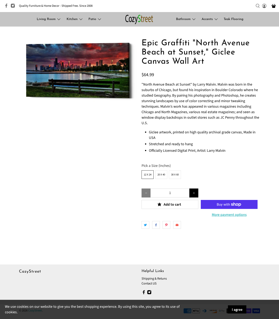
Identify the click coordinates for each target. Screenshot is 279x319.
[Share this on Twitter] (145, 225)
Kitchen (72, 19)
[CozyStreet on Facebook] (7, 7)
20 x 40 (161, 174)
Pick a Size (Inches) (156, 165)
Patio (92, 19)
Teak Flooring (233, 19)
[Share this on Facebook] (156, 225)
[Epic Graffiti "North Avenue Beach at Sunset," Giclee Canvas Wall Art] (78, 70)
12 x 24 (147, 174)
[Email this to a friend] (177, 225)
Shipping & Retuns (154, 278)
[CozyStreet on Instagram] (14, 7)
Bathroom (183, 19)
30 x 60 (175, 174)
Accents (207, 19)
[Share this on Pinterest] (166, 225)
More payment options (229, 215)
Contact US (149, 283)
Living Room (46, 19)
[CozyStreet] (139, 19)
